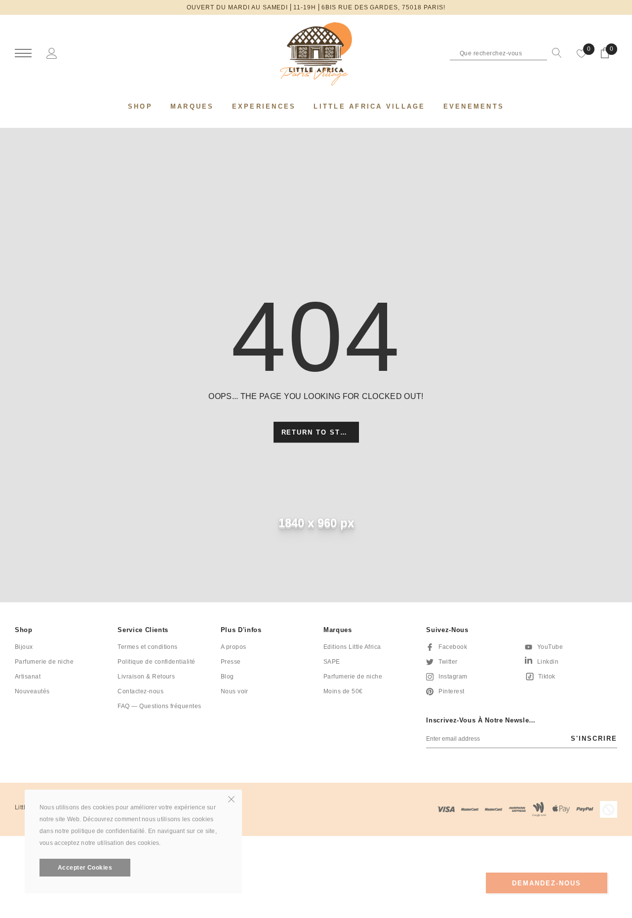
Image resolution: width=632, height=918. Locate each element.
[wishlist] (582, 52)
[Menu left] (23, 53)
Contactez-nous (140, 691)
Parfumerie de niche (44, 661)
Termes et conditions (148, 646)
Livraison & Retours (146, 676)
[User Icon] (51, 52)
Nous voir (234, 691)
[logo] (316, 53)
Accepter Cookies (85, 867)
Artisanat (27, 676)
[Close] (231, 798)
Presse (231, 661)
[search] (554, 52)
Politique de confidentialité (156, 661)
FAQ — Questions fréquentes (159, 706)
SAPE (331, 661)
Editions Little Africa (352, 646)
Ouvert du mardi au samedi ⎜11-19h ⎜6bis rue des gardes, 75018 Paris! (316, 7)
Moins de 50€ (343, 691)
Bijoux (24, 646)
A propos (233, 646)
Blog (227, 676)
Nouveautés (32, 691)
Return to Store (319, 433)
